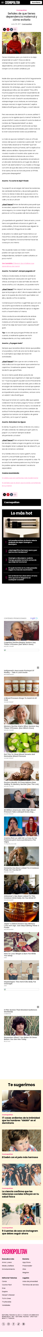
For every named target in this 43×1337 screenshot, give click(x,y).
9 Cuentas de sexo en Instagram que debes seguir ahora (20, 1232)
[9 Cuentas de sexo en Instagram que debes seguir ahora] (21, 1214)
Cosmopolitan (21, 10)
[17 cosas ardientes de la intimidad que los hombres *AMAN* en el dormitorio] (21, 1101)
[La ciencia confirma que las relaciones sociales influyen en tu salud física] (21, 1175)
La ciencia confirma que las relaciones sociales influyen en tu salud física (20, 1194)
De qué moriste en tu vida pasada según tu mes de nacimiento (22, 569)
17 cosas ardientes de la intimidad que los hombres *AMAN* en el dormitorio (21, 1120)
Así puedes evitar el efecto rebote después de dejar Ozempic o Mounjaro (22, 542)
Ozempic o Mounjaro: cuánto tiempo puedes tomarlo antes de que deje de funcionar (22, 560)
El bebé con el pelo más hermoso (20, 1157)
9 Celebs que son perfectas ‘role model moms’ (20, 478)
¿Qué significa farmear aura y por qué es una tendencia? (22, 551)
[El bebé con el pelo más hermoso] (21, 1140)
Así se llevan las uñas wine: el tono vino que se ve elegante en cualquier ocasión (22, 578)
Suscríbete (36, 2)
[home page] (12, 2)
